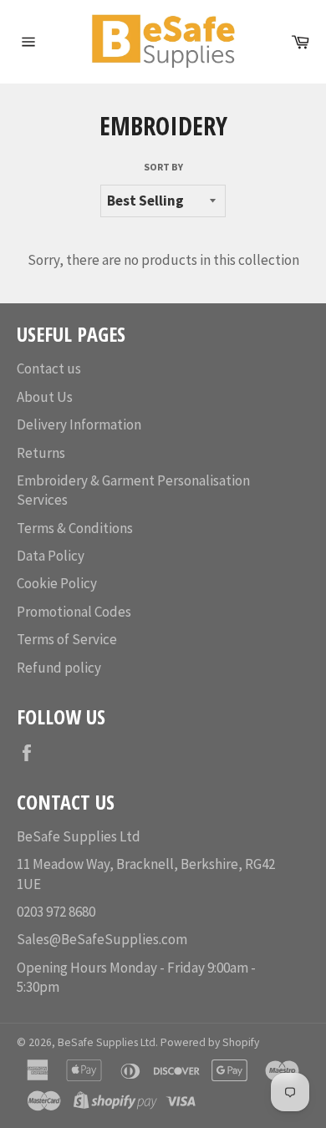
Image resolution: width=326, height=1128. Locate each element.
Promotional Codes (74, 611)
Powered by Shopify (209, 1042)
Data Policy (50, 555)
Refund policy (59, 667)
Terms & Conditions (75, 528)
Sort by (163, 166)
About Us (45, 397)
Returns (41, 453)
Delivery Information (79, 424)
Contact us (49, 368)
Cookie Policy (57, 583)
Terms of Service (67, 639)
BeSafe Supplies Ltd (106, 1042)
